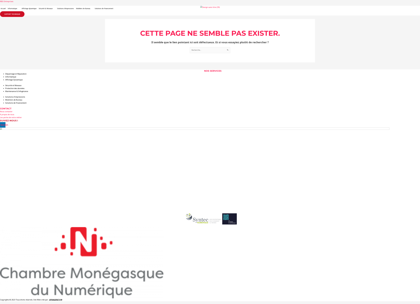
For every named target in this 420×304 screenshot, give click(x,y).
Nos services (212, 71)
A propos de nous (7, 114)
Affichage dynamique (29, 8)
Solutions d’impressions (65, 8)
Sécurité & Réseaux (46, 8)
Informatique (12, 8)
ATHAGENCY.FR (55, 300)
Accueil (3, 8)
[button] (13, 8)
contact (5, 108)
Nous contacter (6, 111)
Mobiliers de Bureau (83, 8)
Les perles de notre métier (11, 117)
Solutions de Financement (104, 8)
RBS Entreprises (6, 1)
